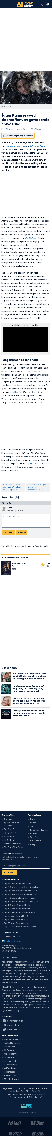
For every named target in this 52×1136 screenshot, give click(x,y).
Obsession (8, 819)
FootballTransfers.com (14, 1039)
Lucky (32, 844)
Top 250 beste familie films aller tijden (20, 894)
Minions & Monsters (12, 844)
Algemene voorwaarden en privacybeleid (25, 1094)
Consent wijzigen (17, 1097)
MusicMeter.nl (10, 1057)
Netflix (15, 392)
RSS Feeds (32, 1097)
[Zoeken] (41, 4)
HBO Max (34, 463)
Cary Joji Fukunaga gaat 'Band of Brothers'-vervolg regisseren (12, 487)
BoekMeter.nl (10, 1061)
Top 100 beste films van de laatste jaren (21, 901)
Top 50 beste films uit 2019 (16, 923)
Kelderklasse (9, 1072)
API (40, 1097)
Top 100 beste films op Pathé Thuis (19, 912)
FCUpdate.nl (9, 1047)
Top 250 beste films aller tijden (17, 883)
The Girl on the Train (15, 146)
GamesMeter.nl (10, 1065)
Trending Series (34, 815)
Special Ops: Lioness (39, 830)
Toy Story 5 (9, 829)
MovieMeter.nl (10, 1054)
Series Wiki (36, 1091)
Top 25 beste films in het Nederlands (20, 927)
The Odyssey (10, 833)
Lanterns (34, 819)
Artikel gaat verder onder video (25, 325)
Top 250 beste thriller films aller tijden (20, 891)
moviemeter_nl (13, 1029)
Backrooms (9, 836)
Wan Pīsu (34, 837)
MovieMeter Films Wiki (19, 1091)
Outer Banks (35, 841)
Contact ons (20, 1088)
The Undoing (31, 238)
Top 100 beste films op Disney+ (17, 909)
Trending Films (8, 815)
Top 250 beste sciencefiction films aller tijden (23, 887)
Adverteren (43, 1088)
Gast (9, 507)
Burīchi (33, 823)
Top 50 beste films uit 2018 (16, 919)
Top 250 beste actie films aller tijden (19, 898)
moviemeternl (12, 1025)
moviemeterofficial (14, 1021)
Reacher (34, 833)
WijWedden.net (10, 1068)
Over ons (31, 1088)
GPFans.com (9, 1050)
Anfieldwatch (10, 1075)
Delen (38, 129)
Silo (31, 826)
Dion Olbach (6, 129)
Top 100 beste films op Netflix (17, 905)
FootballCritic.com (12, 1043)
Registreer (7, 1088)
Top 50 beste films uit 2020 (16, 916)
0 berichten (7, 503)
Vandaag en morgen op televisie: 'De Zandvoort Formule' (37, 487)
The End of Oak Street (14, 847)
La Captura (9, 840)
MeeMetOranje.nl (11, 1079)
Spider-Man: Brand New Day (12, 824)
